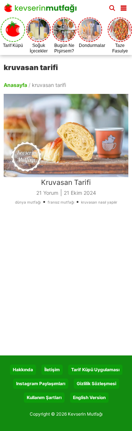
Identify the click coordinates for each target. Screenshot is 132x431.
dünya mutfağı (28, 202)
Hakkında (23, 369)
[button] (123, 6)
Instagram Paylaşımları (40, 383)
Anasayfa (15, 85)
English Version (89, 397)
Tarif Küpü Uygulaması (95, 369)
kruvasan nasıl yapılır (99, 202)
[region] (66, 283)
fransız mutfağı (61, 202)
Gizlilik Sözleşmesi (96, 383)
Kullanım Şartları (44, 397)
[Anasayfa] (42, 10)
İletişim (52, 369)
